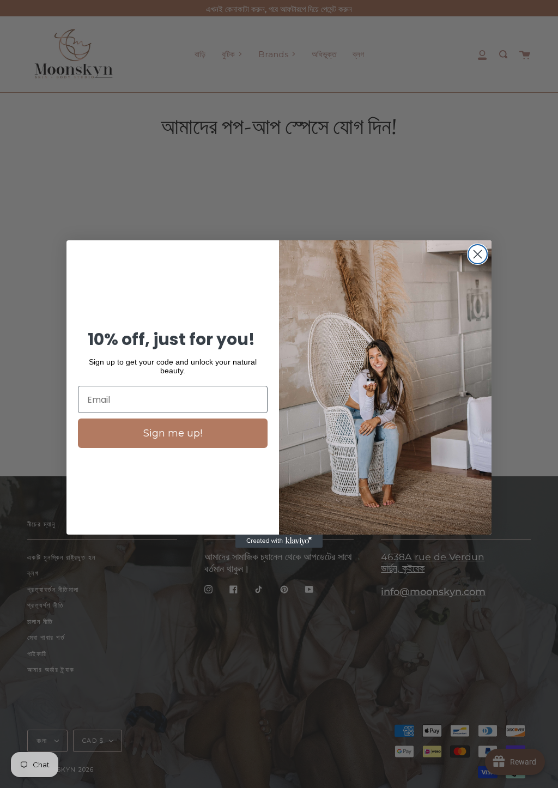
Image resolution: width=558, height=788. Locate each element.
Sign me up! (172, 433)
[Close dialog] (477, 254)
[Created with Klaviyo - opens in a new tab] (279, 541)
